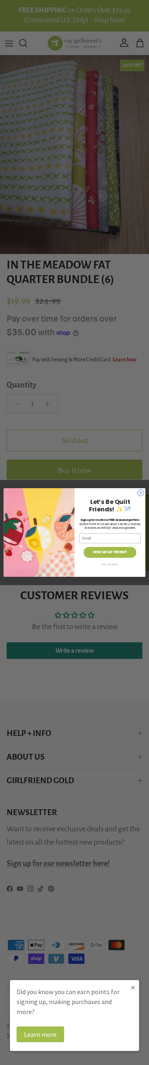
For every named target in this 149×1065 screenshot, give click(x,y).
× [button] (133, 987)
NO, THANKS (110, 564)
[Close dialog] (140, 492)
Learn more (40, 1034)
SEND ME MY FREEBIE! (110, 552)
